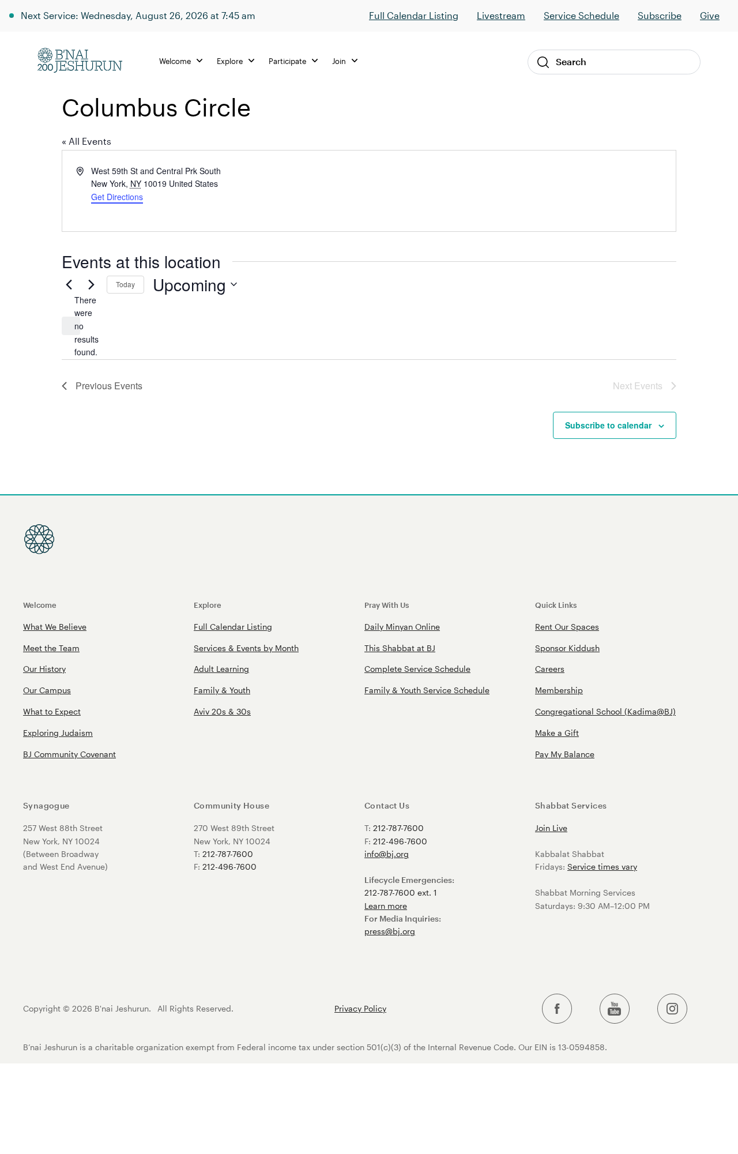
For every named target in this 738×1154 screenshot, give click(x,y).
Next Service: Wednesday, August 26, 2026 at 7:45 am (138, 15)
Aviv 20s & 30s (222, 711)
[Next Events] (91, 284)
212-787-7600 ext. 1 (400, 892)
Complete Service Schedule (417, 669)
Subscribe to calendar (608, 425)
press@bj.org (389, 931)
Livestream (501, 15)
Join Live (551, 828)
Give (710, 15)
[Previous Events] (69, 284)
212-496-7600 (229, 866)
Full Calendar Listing (413, 15)
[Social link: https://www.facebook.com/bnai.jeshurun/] (557, 1009)
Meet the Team (51, 648)
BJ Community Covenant (69, 754)
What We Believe (54, 626)
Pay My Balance (564, 754)
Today (125, 284)
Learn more (385, 906)
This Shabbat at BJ (399, 648)
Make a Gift (557, 733)
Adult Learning (221, 669)
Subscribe (659, 15)
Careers (549, 669)
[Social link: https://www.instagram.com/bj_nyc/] (672, 1009)
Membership (559, 690)
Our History (44, 669)
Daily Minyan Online (402, 626)
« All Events (86, 141)
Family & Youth (222, 690)
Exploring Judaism (58, 733)
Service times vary (602, 866)
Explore (207, 604)
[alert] (71, 326)
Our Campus (47, 690)
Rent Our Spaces (567, 626)
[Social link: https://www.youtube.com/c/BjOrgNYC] (615, 1009)
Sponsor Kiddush (567, 648)
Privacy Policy (360, 1008)
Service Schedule (581, 15)
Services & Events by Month (246, 648)
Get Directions (117, 196)
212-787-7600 (227, 854)
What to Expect (52, 711)
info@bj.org (386, 854)
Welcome (40, 604)
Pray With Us (386, 604)
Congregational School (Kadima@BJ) (605, 711)
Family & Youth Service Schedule (427, 690)
